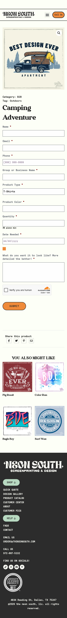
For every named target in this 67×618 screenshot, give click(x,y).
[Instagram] (11, 567)
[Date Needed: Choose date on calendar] (4, 248)
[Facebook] (16, 567)
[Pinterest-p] (22, 567)
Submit (14, 306)
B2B (19, 97)
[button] (47, 15)
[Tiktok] (5, 567)
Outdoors (16, 101)
